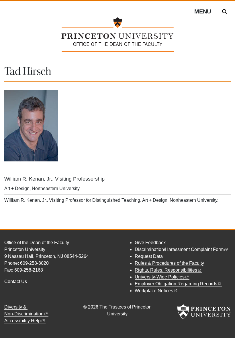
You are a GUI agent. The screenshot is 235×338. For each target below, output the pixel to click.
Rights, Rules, (166, 270)
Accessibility (22, 320)
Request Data (149, 256)
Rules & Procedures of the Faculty (169, 263)
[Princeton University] (204, 312)
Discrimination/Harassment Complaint (179, 249)
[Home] (117, 36)
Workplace (154, 290)
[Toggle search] (224, 11)
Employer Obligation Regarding (176, 283)
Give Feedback (150, 242)
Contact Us (15, 281)
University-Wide (160, 276)
